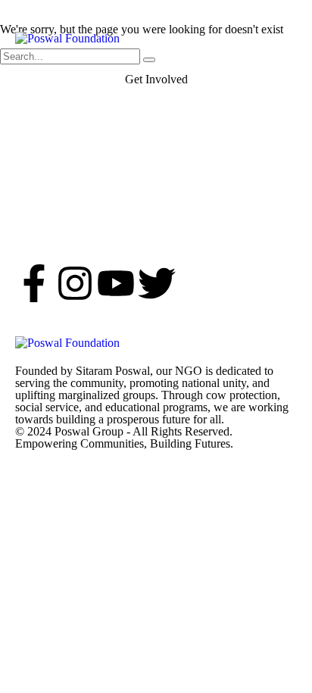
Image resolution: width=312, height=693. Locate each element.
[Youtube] (116, 283)
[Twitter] (157, 283)
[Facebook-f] (34, 283)
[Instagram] (75, 283)
